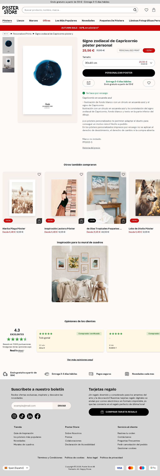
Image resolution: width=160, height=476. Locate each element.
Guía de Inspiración (23, 433)
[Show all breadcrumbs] (5, 33)
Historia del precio (91, 147)
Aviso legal (92, 457)
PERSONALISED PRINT (129, 50)
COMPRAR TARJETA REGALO (121, 412)
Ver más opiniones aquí (80, 359)
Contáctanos (124, 437)
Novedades (19, 440)
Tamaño (86, 57)
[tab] (146, 10)
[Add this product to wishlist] (149, 83)
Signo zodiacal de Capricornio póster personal (54, 33)
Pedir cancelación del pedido (133, 444)
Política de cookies (74, 457)
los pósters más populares (27, 437)
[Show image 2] (8, 64)
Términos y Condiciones (50, 457)
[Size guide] (88, 83)
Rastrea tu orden (126, 433)
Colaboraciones (73, 440)
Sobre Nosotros (73, 433)
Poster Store (87, 467)
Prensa (68, 437)
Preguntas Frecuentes (129, 440)
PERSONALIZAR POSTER (118, 73)
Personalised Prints (22, 33)
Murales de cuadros (24, 444)
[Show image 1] (8, 45)
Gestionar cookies (127, 448)
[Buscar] (135, 10)
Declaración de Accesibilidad (80, 444)
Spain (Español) (16, 468)
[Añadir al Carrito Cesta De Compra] (39, 221)
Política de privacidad (111, 457)
